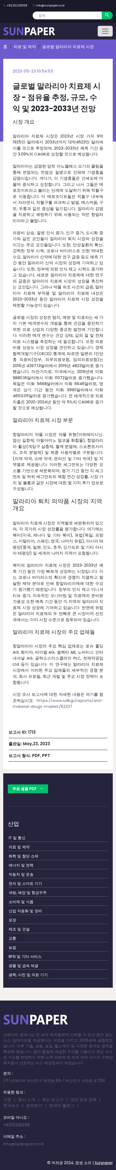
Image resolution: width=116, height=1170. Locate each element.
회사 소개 (26, 1099)
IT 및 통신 (17, 838)
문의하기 (34, 1105)
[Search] (107, 15)
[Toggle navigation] (105, 31)
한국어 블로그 (61, 1105)
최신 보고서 (52, 1099)
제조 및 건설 (19, 929)
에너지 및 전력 (21, 865)
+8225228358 (17, 5)
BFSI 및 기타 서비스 (25, 956)
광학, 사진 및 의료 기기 (28, 974)
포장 (12, 920)
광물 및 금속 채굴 (23, 965)
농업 (12, 947)
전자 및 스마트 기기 (25, 883)
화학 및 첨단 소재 (23, 856)
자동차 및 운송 (21, 874)
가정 (7, 1099)
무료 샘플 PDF (24, 788)
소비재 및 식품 (21, 901)
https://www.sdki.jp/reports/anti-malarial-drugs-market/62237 (58, 703)
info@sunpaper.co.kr (50, 5)
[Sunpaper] (29, 31)
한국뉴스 (11, 1105)
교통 (12, 938)
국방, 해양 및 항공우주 (28, 892)
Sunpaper (104, 1162)
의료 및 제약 (24, 46)
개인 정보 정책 (83, 1099)
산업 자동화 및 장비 (25, 911)
